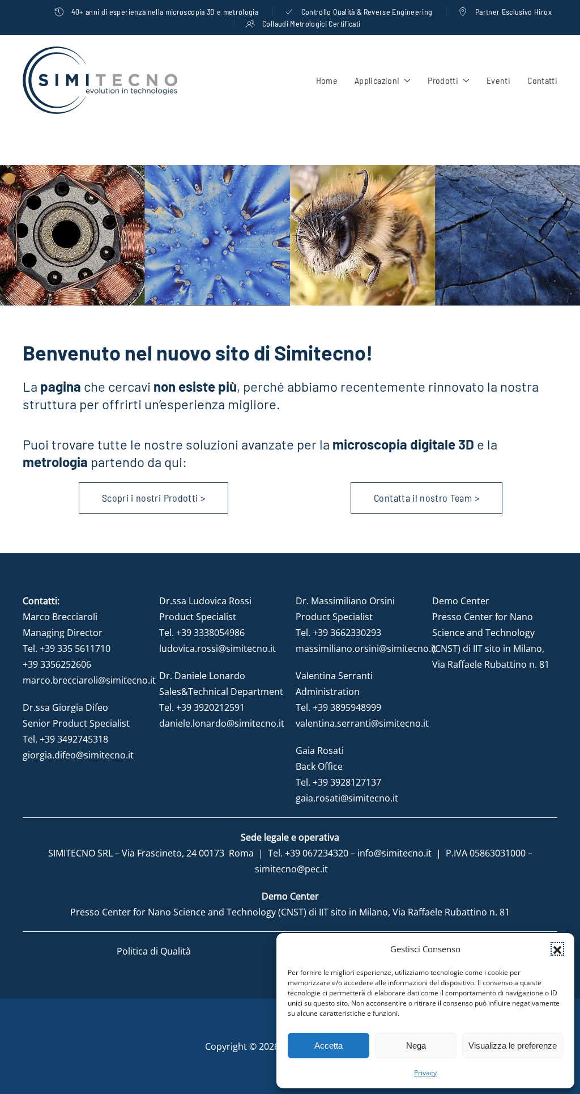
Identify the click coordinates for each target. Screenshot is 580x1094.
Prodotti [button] (443, 80)
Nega (416, 1045)
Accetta (328, 1045)
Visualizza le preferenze (512, 1045)
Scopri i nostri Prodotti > (153, 497)
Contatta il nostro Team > (426, 497)
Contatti (542, 80)
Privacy (425, 1073)
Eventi (498, 80)
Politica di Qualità (154, 951)
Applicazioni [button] (377, 80)
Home (327, 80)
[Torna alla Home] (100, 80)
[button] (557, 949)
